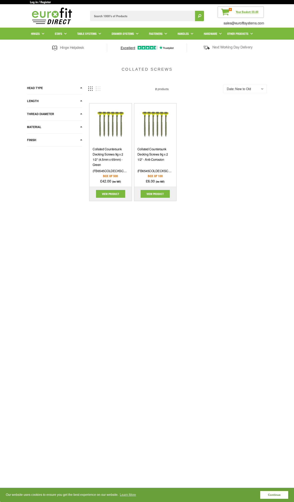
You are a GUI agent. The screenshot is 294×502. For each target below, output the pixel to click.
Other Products (237, 33)
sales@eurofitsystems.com (244, 22)
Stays (58, 33)
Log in (34, 2)
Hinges (35, 33)
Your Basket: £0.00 (247, 12)
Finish (31, 140)
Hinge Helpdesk (72, 47)
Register (45, 2)
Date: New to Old (239, 88)
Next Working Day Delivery (232, 46)
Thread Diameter (40, 114)
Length (33, 101)
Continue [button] (274, 494)
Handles (183, 33)
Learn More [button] (128, 494)
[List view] (98, 88)
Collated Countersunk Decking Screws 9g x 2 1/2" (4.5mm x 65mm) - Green (108, 157)
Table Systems (87, 33)
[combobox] (142, 16)
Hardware (210, 33)
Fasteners (156, 33)
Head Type (35, 88)
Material (34, 127)
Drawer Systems (123, 33)
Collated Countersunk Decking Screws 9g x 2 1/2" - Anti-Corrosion (152, 154)
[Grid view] (90, 88)
